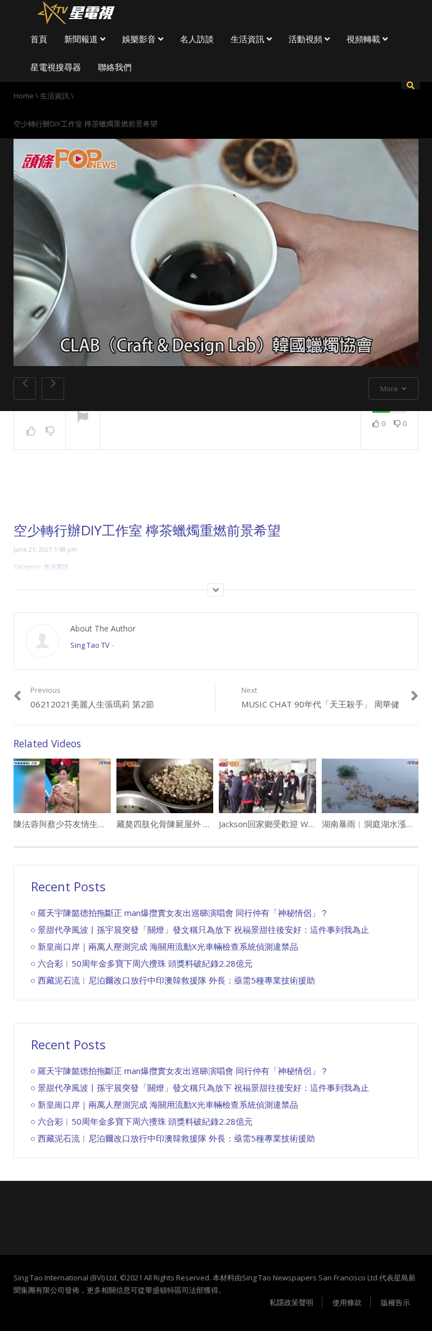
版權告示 (395, 1302)
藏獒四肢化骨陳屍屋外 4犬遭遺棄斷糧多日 (196, 823)
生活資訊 (249, 38)
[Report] (82, 418)
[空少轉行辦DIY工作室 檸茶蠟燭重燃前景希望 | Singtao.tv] (75, 11)
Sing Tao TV (90, 645)
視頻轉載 (364, 38)
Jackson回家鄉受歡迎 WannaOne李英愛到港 (302, 823)
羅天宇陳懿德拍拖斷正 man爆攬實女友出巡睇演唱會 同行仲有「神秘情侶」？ (183, 912)
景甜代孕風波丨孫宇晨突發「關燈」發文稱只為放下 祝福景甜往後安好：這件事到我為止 (203, 929)
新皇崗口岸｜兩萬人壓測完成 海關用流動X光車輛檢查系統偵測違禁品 (168, 946)
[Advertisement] (216, 495)
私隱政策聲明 (291, 1302)
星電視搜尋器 (55, 67)
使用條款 (347, 1302)
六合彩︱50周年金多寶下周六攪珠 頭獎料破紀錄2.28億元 (145, 963)
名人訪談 (197, 38)
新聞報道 (82, 38)
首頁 (38, 38)
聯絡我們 (115, 67)
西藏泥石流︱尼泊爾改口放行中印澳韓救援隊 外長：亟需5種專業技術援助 (176, 980)
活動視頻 (307, 38)
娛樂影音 (140, 38)
